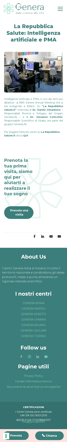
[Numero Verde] (49, 435)
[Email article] (51, 236)
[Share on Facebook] (34, 236)
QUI (26, 135)
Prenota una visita (19, 212)
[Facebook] (21, 356)
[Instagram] (29, 356)
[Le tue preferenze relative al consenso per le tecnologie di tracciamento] (6, 436)
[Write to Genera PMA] (59, 236)
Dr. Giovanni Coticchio (46, 117)
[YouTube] (46, 356)
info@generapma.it (33, 421)
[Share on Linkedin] (42, 236)
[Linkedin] (37, 356)
